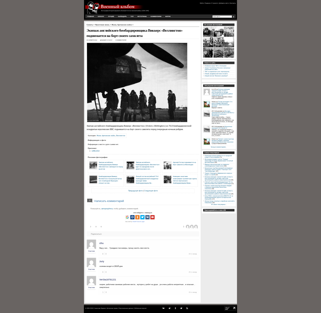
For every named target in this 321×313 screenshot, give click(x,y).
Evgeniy (109, 40)
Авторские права (112, 308)
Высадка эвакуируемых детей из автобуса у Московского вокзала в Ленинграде (223, 113)
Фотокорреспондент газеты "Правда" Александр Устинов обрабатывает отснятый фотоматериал (219, 161)
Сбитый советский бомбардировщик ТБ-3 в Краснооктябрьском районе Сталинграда (218, 182)
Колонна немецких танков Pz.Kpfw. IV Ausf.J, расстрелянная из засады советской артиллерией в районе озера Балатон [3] (219, 178)
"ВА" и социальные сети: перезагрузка (217, 71)
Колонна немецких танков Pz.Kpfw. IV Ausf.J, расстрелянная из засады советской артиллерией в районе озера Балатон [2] (222, 92)
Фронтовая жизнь (102, 25)
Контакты (233, 3)
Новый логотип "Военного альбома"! (216, 76)
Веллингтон (120, 136)
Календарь (122, 16)
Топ (132, 16)
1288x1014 (95, 151)
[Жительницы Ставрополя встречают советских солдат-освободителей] (219, 36)
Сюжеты (90, 25)
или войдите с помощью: (142, 213)
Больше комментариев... (219, 147)
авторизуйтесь (107, 209)
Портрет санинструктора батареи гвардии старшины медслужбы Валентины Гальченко (223, 140)
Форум (167, 16)
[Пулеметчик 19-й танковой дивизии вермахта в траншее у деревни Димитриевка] (208, 47)
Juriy (101, 261)
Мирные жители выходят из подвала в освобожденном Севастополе (217, 165)
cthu (101, 243)
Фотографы (142, 16)
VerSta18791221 (107, 279)
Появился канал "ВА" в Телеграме (215, 66)
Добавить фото (224, 3)
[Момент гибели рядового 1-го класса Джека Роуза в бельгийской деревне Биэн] (229, 47)
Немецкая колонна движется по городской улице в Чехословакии (218, 156)
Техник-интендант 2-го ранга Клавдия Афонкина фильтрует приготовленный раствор (222, 104)
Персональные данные (126, 308)
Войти (202, 3)
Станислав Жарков (99, 308)
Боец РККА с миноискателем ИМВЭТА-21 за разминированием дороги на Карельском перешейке (219, 197)
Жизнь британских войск (122, 25)
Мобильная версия (140, 308)
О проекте (214, 3)
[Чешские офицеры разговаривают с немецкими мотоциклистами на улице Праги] (208, 57)
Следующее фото (151, 191)
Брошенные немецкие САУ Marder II (222, 127)
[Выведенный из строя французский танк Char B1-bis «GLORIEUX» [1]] (208, 36)
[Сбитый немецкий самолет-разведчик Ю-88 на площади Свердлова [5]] (229, 57)
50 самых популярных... (219, 204)
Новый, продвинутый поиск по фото (216, 73)
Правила (207, 3)
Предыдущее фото (135, 191)
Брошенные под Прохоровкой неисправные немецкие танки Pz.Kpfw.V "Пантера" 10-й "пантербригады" (219, 169)
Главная (90, 16)
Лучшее (111, 16)
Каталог (101, 16)
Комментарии (156, 16)
